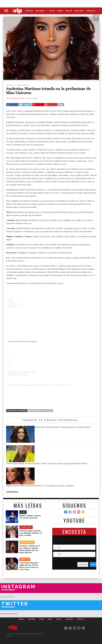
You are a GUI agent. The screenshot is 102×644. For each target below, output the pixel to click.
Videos (60, 11)
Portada (29, 11)
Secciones (40, 11)
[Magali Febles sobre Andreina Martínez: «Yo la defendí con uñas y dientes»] (20, 484)
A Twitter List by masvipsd (8, 614)
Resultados (83, 564)
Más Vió (68, 11)
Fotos (52, 11)
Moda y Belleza (17, 85)
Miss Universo (47, 410)
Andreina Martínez (34, 410)
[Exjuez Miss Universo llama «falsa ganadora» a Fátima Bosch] (20, 442)
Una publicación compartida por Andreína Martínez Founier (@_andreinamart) (40, 385)
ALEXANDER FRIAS (17, 98)
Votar (93, 564)
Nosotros (79, 11)
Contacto (90, 11)
